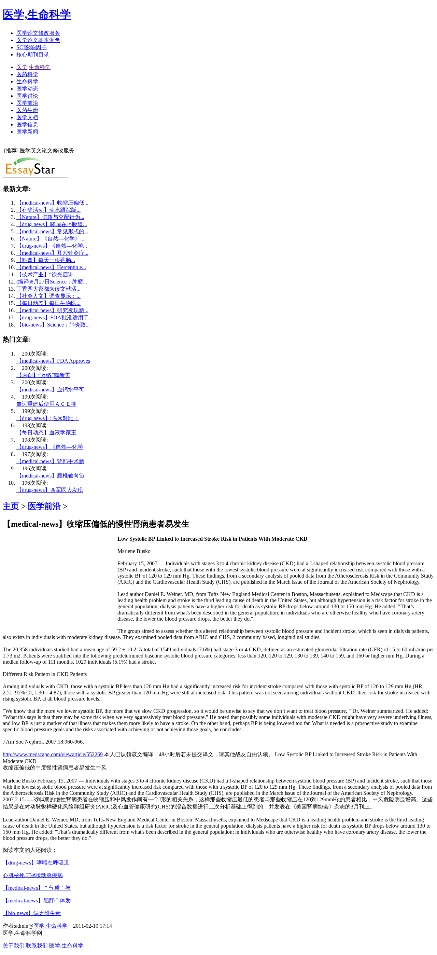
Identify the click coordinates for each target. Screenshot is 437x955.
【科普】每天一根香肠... (45, 260)
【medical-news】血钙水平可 (50, 389)
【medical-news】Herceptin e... (51, 267)
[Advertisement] (60, 584)
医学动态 (27, 89)
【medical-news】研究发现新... (52, 310)
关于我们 (14, 946)
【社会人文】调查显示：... (48, 296)
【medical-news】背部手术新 (50, 461)
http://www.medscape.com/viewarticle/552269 (53, 754)
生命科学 (27, 81)
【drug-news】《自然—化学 (49, 447)
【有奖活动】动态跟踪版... (48, 210)
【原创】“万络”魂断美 (43, 375)
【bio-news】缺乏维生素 (32, 913)
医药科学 (27, 74)
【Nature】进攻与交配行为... (50, 217)
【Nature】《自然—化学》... (50, 238)
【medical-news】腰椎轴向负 (50, 476)
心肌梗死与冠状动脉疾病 (33, 875)
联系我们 (37, 946)
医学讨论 (27, 96)
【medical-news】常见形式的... (52, 231)
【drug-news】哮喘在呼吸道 (36, 863)
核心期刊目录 (32, 54)
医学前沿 (27, 103)
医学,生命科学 (37, 14)
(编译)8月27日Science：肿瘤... (51, 282)
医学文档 (27, 117)
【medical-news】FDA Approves (53, 361)
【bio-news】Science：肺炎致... (53, 325)
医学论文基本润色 (38, 40)
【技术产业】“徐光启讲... (46, 274)
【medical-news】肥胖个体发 (37, 900)
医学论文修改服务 (38, 33)
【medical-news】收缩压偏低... (52, 203)
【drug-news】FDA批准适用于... (54, 317)
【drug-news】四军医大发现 (49, 490)
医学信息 (27, 124)
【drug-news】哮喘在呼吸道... (51, 224)
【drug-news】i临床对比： (47, 418)
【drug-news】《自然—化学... (51, 246)
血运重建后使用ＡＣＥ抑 (46, 404)
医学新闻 (27, 132)
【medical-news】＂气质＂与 (37, 888)
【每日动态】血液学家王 (46, 432)
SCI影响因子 (31, 47)
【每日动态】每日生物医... (48, 303)
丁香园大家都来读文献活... (48, 289)
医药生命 (27, 110)
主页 (11, 506)
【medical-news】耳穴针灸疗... (52, 253)
